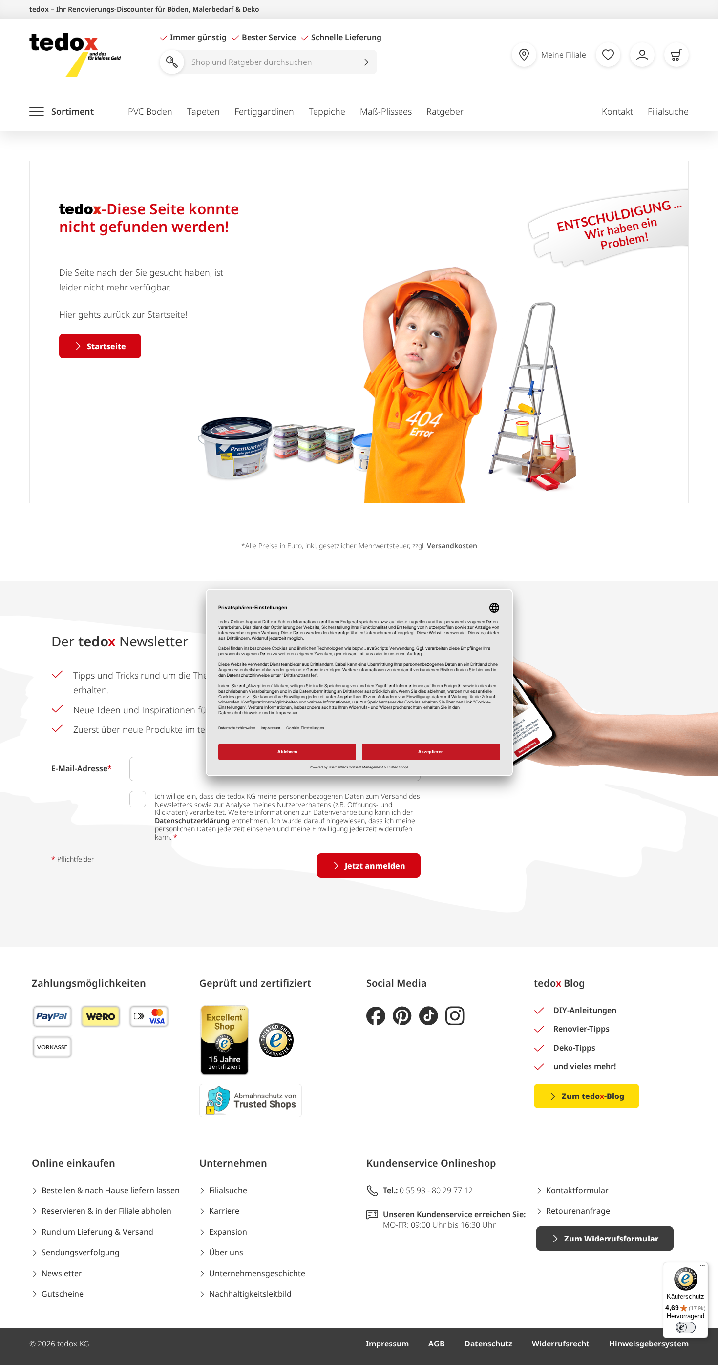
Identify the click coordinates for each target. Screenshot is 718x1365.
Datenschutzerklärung (192, 820)
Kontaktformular (577, 1190)
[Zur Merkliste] (608, 54)
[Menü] (702, 1268)
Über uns (226, 1252)
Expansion (228, 1231)
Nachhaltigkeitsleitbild (250, 1293)
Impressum (387, 1343)
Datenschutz (488, 1343)
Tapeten (203, 111)
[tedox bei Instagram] (455, 1016)
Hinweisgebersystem (649, 1343)
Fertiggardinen (264, 111)
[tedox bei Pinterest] (402, 1016)
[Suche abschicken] (364, 62)
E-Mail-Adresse (81, 768)
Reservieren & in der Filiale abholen (106, 1210)
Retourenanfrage (578, 1210)
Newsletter (62, 1273)
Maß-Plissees (386, 111)
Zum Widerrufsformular (611, 1238)
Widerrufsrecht (561, 1343)
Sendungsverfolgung (81, 1252)
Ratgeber (445, 111)
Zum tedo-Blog (593, 1096)
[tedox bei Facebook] (375, 1016)
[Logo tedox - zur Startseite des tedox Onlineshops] (75, 55)
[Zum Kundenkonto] (642, 54)
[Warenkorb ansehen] (676, 54)
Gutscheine (63, 1293)
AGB (436, 1343)
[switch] (686, 1327)
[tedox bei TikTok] (428, 1016)
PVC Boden (150, 111)
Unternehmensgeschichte (257, 1273)
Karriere (224, 1210)
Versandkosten (452, 545)
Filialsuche (668, 111)
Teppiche (327, 111)
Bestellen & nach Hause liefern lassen (111, 1190)
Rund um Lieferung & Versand (97, 1231)
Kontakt (617, 111)
